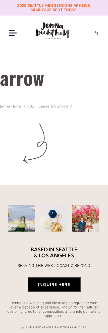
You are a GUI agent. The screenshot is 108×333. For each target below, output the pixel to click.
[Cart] (96, 33)
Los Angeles (56, 255)
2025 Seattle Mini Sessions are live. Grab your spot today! (54, 7)
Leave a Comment (56, 106)
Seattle (66, 249)
